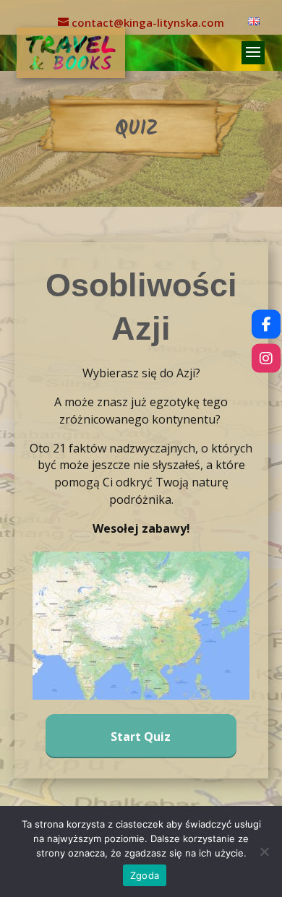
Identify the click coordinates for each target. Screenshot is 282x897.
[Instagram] (266, 358)
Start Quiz (141, 736)
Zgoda (144, 875)
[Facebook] (266, 324)
